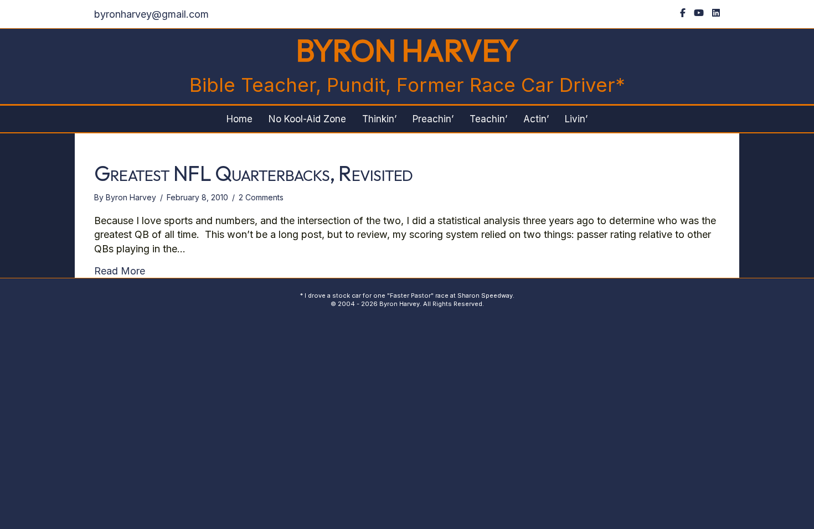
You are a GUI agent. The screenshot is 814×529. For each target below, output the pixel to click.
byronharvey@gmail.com (151, 14)
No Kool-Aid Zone (307, 119)
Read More (119, 270)
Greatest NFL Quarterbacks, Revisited (253, 173)
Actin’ (536, 119)
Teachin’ (488, 119)
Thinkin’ (379, 119)
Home (239, 119)
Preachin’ (433, 119)
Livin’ (576, 119)
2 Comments (261, 197)
